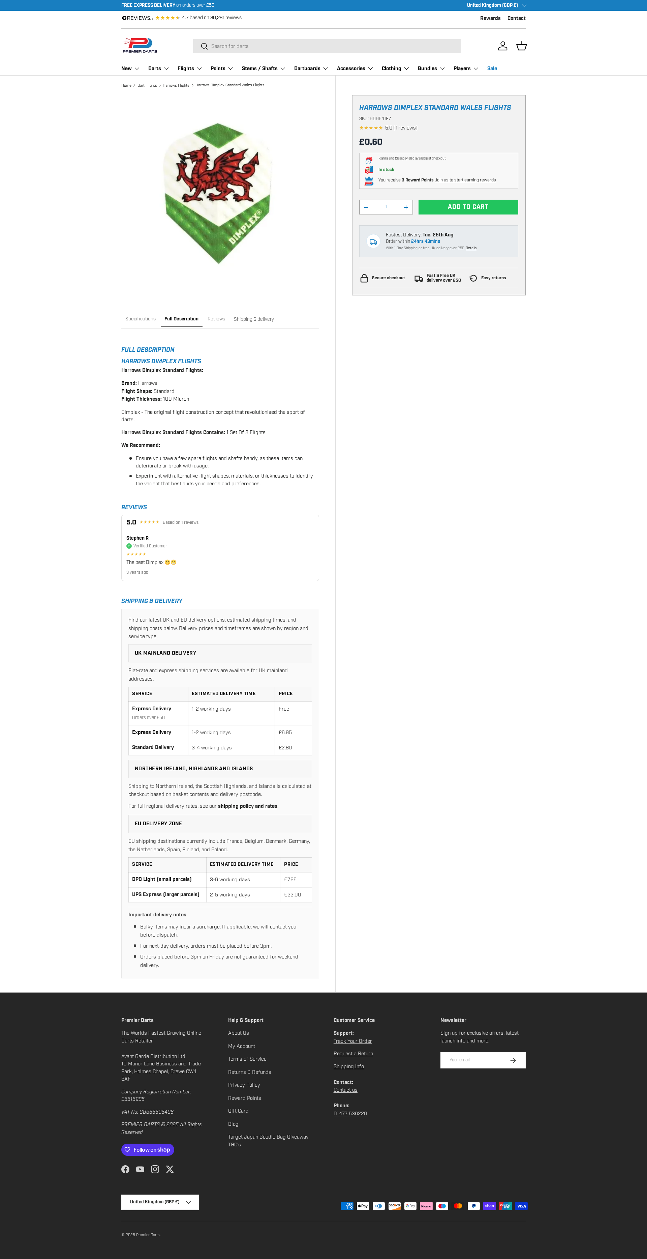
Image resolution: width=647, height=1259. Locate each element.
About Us (238, 1033)
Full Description (181, 319)
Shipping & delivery (254, 319)
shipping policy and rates (247, 806)
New (126, 68)
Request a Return (353, 1054)
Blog (233, 1124)
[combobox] (327, 46)
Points (218, 68)
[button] (521, 45)
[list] (220, 193)
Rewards (490, 18)
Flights (186, 68)
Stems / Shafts (260, 68)
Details (471, 248)
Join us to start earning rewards (465, 180)
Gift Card (238, 1111)
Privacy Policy (244, 1085)
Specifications (140, 319)
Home (126, 85)
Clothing (391, 68)
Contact (516, 18)
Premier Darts (148, 1234)
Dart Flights (147, 85)
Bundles (427, 68)
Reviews (216, 319)
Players (462, 68)
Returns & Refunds (249, 1072)
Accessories (351, 68)
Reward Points (244, 1098)
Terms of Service (247, 1059)
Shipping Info (349, 1066)
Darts (154, 68)
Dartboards (307, 68)
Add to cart (468, 207)
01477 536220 (350, 1114)
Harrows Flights (176, 85)
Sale (492, 68)
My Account (241, 1046)
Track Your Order (353, 1041)
